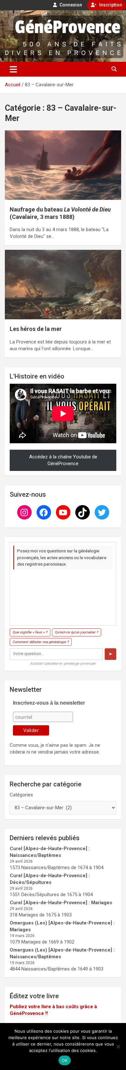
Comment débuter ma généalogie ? (41, 642)
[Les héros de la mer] (63, 285)
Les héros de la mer (36, 328)
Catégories (21, 795)
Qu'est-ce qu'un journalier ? (76, 632)
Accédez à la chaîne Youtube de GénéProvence (63, 460)
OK (65, 1060)
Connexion (70, 4)
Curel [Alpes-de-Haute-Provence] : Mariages (61, 903)
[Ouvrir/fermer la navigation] (13, 69)
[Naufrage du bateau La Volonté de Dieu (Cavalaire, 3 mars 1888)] (63, 165)
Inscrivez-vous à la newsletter (49, 703)
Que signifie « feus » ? (30, 632)
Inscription (110, 4)
